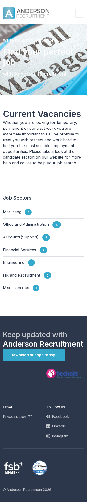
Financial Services (23, 249)
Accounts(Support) (25, 237)
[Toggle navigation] (79, 13)
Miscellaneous (20, 287)
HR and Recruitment (26, 275)
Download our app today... (34, 355)
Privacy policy (15, 416)
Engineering (17, 262)
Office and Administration (30, 224)
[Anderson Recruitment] (26, 13)
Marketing (16, 211)
